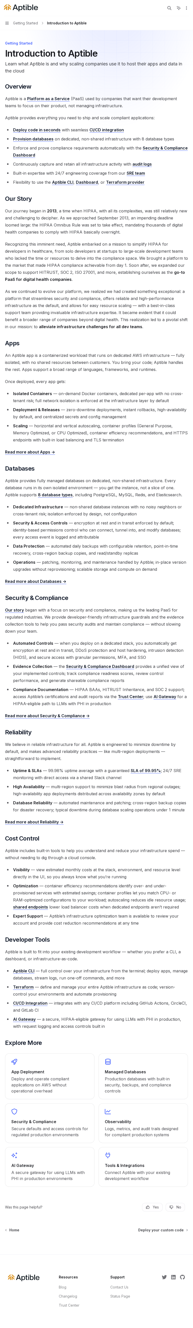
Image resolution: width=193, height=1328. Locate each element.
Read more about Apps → (30, 451)
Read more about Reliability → (34, 821)
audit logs (142, 164)
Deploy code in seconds (37, 129)
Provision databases (33, 138)
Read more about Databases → (35, 581)
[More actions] (186, 8)
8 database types (55, 494)
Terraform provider (125, 182)
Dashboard (87, 182)
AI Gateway (165, 696)
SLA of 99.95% (146, 770)
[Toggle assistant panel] (178, 8)
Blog (62, 1287)
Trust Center (130, 696)
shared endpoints (30, 906)
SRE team (136, 173)
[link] (49, 1076)
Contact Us (119, 1287)
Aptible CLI (62, 182)
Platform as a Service (48, 98)
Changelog (68, 1296)
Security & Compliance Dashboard (100, 666)
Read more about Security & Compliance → (47, 715)
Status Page (120, 1296)
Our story (14, 610)
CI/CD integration (106, 129)
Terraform (23, 987)
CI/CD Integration (30, 1003)
